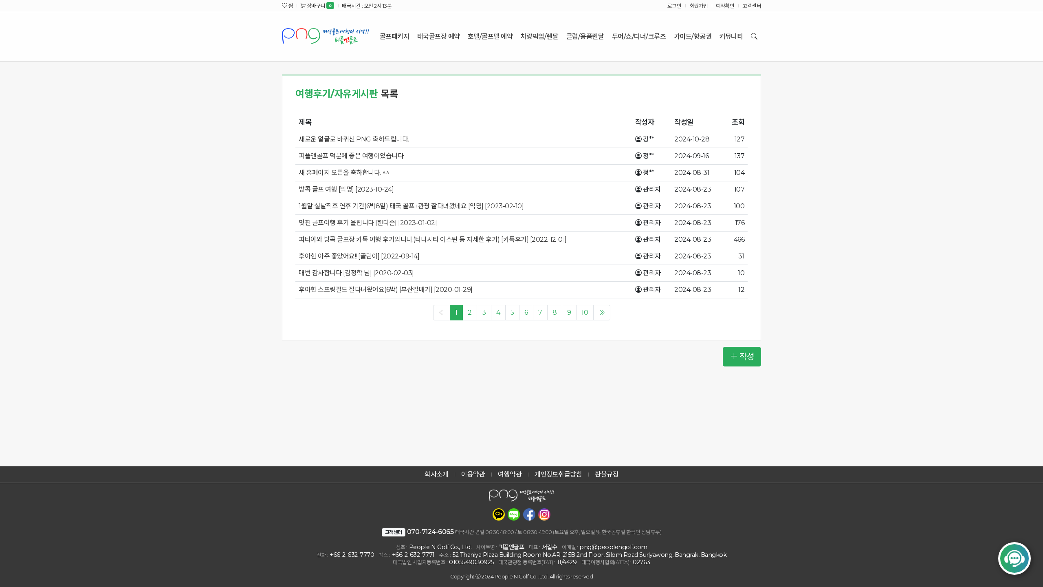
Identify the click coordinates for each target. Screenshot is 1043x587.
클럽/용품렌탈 (585, 36)
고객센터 (751, 6)
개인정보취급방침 (558, 474)
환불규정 (606, 474)
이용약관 (473, 474)
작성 (746, 357)
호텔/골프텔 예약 (490, 36)
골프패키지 (394, 36)
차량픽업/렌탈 (540, 36)
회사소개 (436, 474)
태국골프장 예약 (438, 36)
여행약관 (510, 474)
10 (584, 312)
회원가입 (698, 6)
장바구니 (319, 6)
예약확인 (725, 6)
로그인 (674, 6)
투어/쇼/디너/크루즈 (639, 36)
